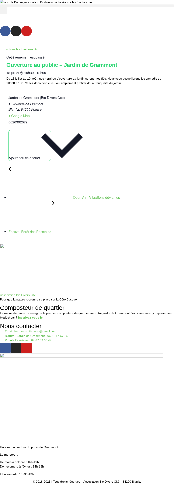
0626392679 (18, 122)
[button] (87, 5)
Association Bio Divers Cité (18, 295)
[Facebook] (5, 31)
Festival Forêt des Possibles (30, 231)
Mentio (72, 489)
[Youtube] (26, 31)
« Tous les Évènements (22, 49)
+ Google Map (19, 115)
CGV (91, 489)
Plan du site (105, 489)
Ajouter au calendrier (25, 157)
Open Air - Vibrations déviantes (96, 197)
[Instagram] (16, 31)
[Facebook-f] (5, 348)
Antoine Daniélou (105, 496)
